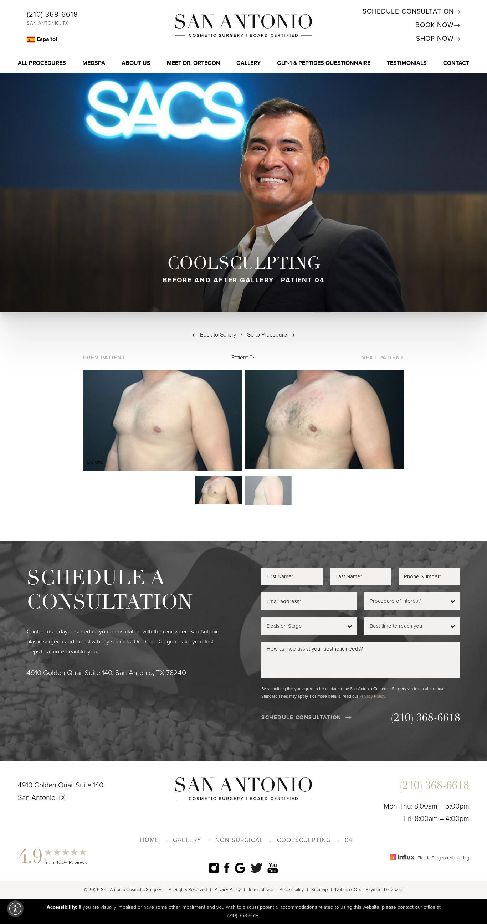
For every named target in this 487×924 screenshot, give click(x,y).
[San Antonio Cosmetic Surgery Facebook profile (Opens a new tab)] (226, 867)
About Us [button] (136, 63)
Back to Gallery (217, 334)
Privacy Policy (372, 696)
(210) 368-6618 (52, 14)
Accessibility (292, 890)
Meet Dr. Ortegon (193, 63)
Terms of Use (260, 890)
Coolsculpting (304, 840)
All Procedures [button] (42, 63)
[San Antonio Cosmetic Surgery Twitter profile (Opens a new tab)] (256, 868)
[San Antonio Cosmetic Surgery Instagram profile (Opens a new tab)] (214, 867)
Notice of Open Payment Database (369, 890)
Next (382, 357)
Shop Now (435, 38)
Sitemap (319, 890)
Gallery (187, 840)
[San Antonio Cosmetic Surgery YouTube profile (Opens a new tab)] (273, 867)
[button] (15, 908)
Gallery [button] (248, 63)
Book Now (434, 25)
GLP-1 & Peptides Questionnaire (323, 63)
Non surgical (239, 840)
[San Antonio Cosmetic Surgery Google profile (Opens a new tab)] (240, 867)
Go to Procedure (267, 334)
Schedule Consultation (408, 11)
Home (149, 840)
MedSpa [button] (93, 63)
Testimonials (407, 63)
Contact (456, 63)
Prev (104, 357)
